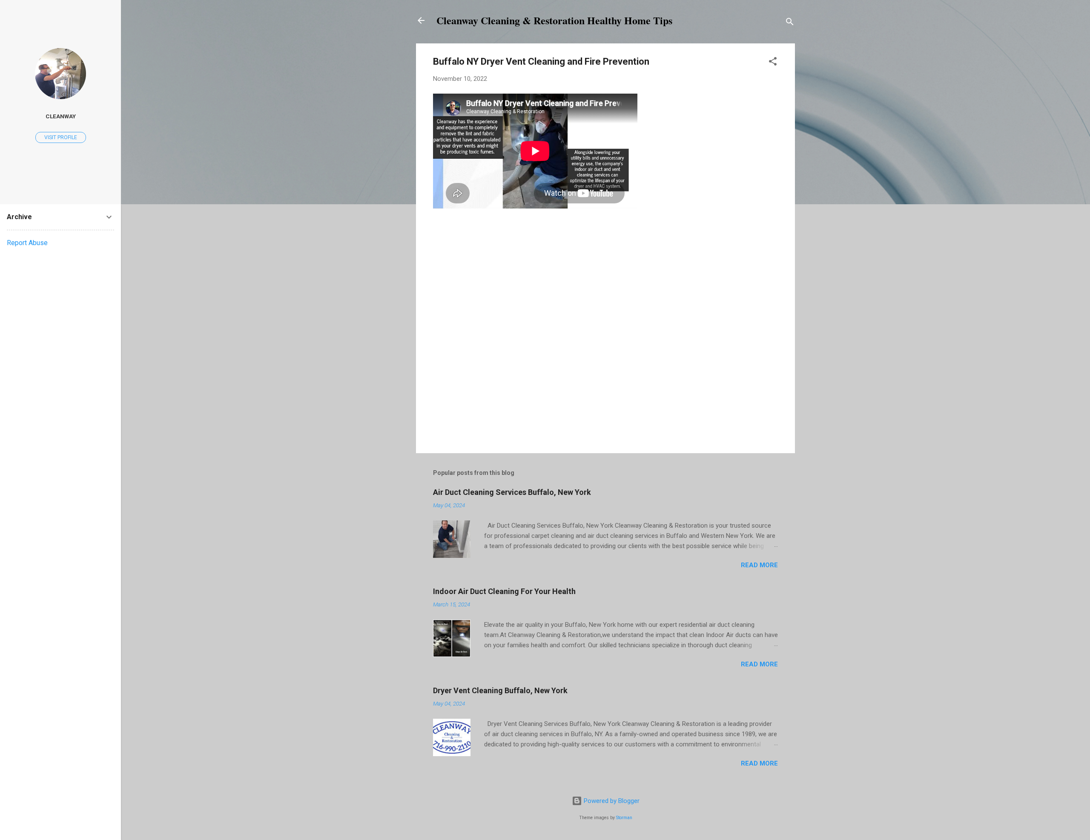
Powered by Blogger (611, 801)
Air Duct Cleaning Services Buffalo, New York (512, 492)
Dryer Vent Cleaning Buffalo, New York (500, 690)
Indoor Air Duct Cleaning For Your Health (504, 591)
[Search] (790, 23)
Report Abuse (27, 243)
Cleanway (61, 116)
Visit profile (60, 137)
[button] (773, 62)
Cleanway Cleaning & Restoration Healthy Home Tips (554, 20)
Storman (624, 817)
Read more (759, 565)
